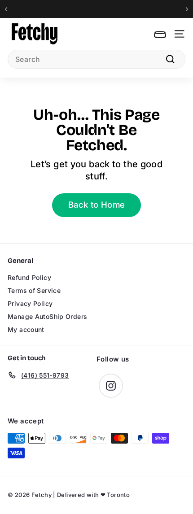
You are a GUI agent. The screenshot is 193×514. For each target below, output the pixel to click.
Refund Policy (29, 277)
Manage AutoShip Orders (47, 316)
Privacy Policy (30, 303)
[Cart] (160, 34)
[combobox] (96, 59)
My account (26, 329)
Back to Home (96, 205)
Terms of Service (34, 290)
